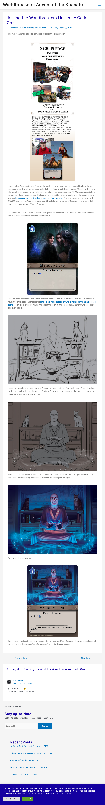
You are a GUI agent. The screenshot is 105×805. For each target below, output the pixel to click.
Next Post (87, 658)
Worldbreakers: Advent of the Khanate (43, 4)
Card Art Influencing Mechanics (24, 760)
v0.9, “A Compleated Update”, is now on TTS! (30, 767)
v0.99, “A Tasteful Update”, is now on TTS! (29, 746)
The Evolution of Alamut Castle (23, 774)
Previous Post (19, 658)
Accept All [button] (27, 799)
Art (19, 28)
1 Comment (12, 28)
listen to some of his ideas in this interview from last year (38, 198)
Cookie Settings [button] (12, 799)
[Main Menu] (99, 5)
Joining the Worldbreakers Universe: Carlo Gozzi (31, 753)
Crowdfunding (28, 28)
